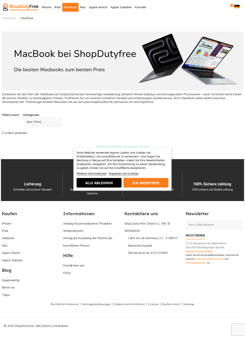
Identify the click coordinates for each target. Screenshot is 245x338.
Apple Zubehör (121, 7)
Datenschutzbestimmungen (209, 259)
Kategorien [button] (31, 115)
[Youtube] (220, 325)
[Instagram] (211, 325)
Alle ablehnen (99, 182)
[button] (220, 7)
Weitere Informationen (92, 173)
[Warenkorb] (231, 7)
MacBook (70, 7)
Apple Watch (98, 7)
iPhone (46, 7)
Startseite (9, 18)
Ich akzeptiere (145, 182)
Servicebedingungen (196, 262)
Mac (83, 7)
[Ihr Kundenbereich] (225, 7)
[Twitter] (229, 325)
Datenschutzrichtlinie (199, 251)
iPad (57, 7)
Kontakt (140, 7)
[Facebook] (203, 325)
